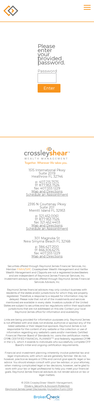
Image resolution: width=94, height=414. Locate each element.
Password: (47, 71)
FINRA (21, 269)
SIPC (28, 269)
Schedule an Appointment (47, 194)
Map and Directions (47, 191)
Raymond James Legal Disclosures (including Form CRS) (39, 389)
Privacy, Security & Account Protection (47, 386)
